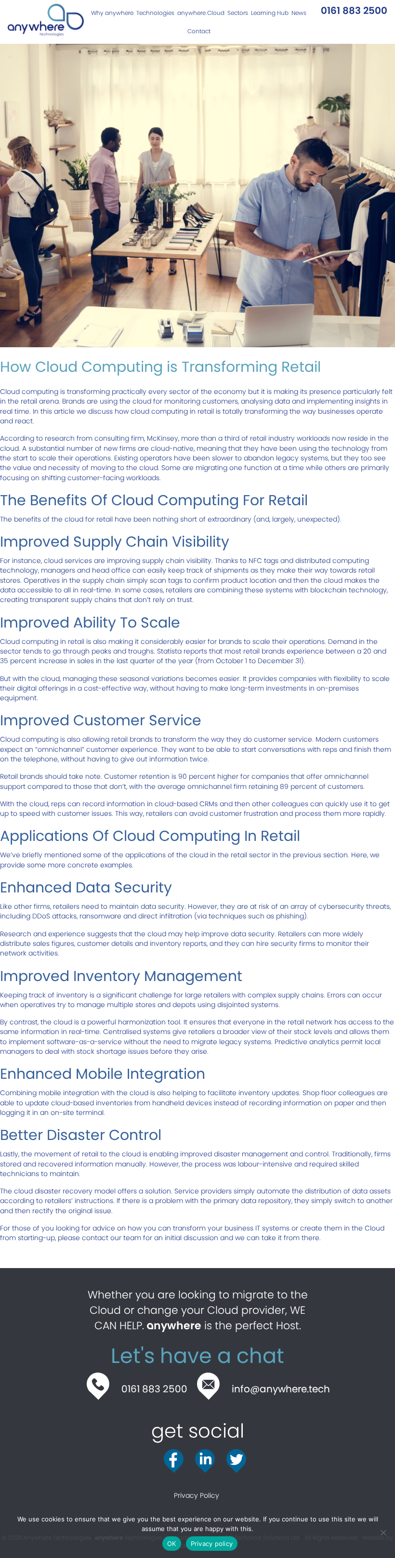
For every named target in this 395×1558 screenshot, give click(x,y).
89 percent (298, 786)
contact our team (111, 1238)
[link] (110, 13)
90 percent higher (208, 776)
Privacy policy (212, 1543)
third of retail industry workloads (277, 438)
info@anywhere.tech (281, 1389)
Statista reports (182, 651)
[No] (383, 1532)
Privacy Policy (197, 1495)
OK (171, 1543)
